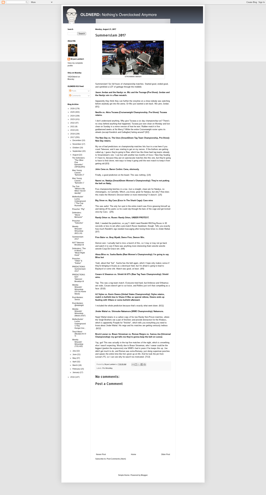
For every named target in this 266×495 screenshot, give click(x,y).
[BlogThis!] (135, 364)
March (75, 365)
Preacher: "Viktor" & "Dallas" (77, 261)
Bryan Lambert (77, 59)
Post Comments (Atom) (116, 459)
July (74, 351)
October (76, 148)
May (75, 358)
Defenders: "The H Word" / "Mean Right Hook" (79, 251)
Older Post (165, 454)
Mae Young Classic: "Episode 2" (78, 172)
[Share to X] (138, 364)
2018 (72, 134)
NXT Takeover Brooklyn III (78, 244)
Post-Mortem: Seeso (77, 298)
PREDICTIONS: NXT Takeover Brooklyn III (78, 278)
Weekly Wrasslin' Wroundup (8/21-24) (77, 229)
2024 (72, 116)
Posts (73, 91)
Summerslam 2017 (77, 238)
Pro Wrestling (107, 368)
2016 (72, 377)
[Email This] (133, 364)
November (77, 144)
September (77, 151)
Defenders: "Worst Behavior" (77, 215)
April (75, 362)
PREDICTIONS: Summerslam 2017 (79, 269)
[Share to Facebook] (141, 364)
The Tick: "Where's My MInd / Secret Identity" (78, 189)
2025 (72, 112)
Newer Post (101, 454)
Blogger (144, 475)
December (77, 140)
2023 (72, 119)
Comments (76, 96)
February (77, 369)
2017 (72, 137)
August (76, 155)
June (75, 354)
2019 (72, 130)
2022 (72, 123)
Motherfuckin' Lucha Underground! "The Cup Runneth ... (79, 201)
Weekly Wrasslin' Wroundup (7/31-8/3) (77, 343)
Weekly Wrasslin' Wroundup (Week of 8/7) (79, 312)
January (76, 372)
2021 (72, 126)
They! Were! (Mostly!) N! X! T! (79, 334)
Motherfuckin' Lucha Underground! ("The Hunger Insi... (79, 323)
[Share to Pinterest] (144, 364)
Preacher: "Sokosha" (77, 222)
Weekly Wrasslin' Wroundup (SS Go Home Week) (79, 289)
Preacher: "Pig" (78, 209)
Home (133, 454)
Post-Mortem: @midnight (78, 304)
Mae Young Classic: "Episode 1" (78, 180)
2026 (72, 108)
